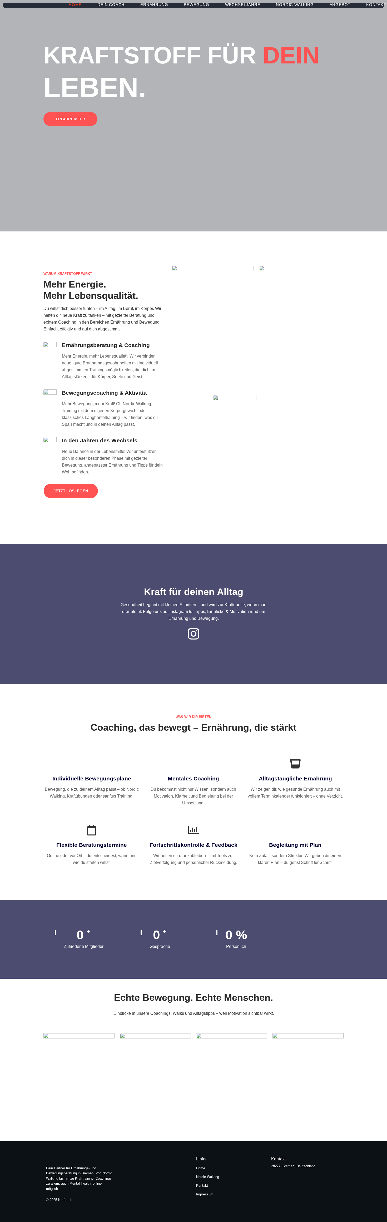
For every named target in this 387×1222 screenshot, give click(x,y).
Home (75, 4)
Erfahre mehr (70, 119)
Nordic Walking (295, 4)
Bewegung (196, 4)
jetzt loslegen (70, 491)
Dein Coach (111, 4)
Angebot (340, 4)
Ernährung (154, 4)
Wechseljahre (242, 4)
